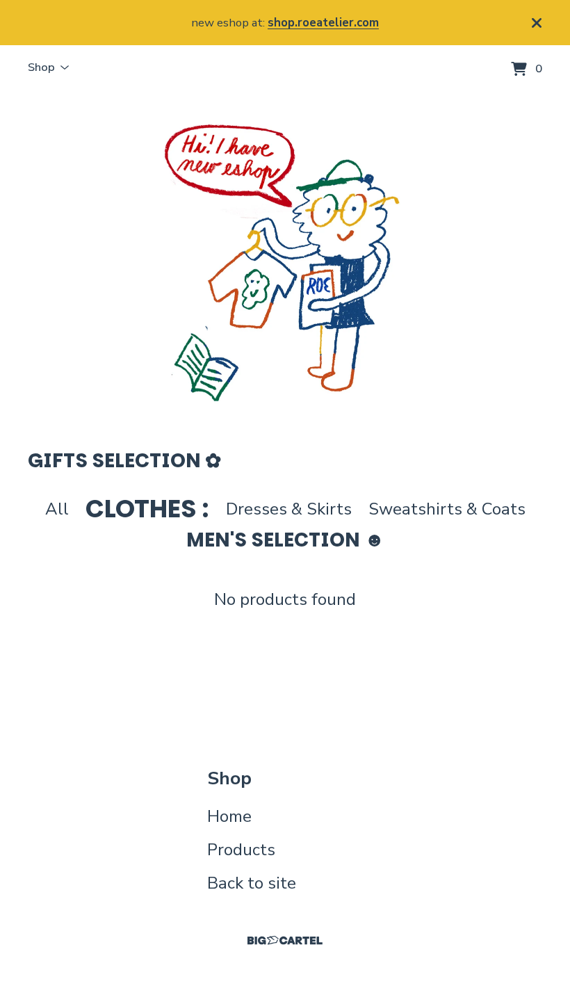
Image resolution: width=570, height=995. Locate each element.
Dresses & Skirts (289, 509)
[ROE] (285, 262)
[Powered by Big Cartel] (285, 940)
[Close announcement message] (537, 23)
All (57, 509)
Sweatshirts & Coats (447, 509)
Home (229, 816)
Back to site (251, 883)
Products (241, 850)
